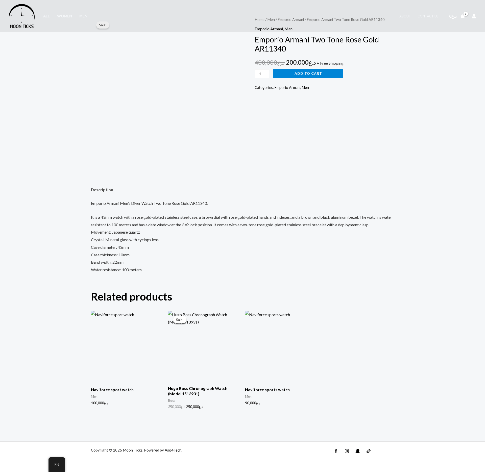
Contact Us (428, 16)
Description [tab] (102, 189)
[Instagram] (347, 451)
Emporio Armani (287, 87)
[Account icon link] (474, 16)
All (46, 16)
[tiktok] (368, 451)
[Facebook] (336, 451)
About (405, 16)
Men (83, 16)
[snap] (357, 451)
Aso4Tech (173, 450)
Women (64, 16)
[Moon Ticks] (22, 16)
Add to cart (308, 73)
